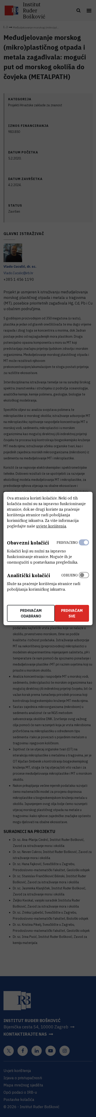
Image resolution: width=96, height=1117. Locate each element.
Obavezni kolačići (28, 543)
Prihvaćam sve (72, 613)
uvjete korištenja (51, 526)
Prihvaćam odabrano (31, 613)
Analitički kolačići (28, 575)
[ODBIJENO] (84, 581)
